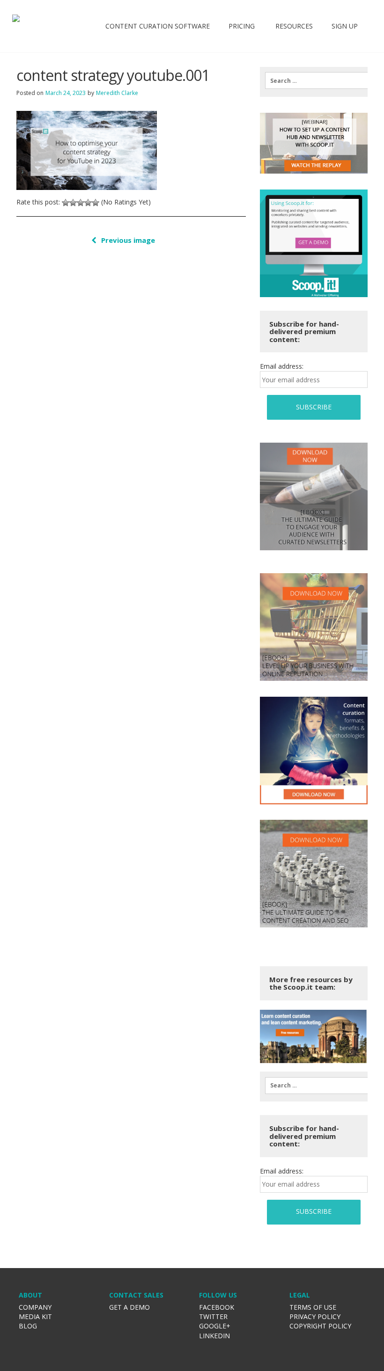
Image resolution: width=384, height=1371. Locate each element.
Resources (293, 26)
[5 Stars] (95, 202)
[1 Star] (65, 202)
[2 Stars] (73, 202)
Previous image (128, 240)
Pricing (242, 26)
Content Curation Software (157, 26)
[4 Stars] (88, 202)
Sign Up (345, 26)
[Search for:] (313, 80)
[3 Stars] (80, 202)
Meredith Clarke (117, 93)
